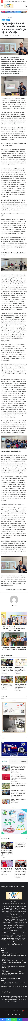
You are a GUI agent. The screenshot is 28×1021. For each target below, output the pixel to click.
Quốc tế (10, 17)
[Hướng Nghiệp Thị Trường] (8, 6)
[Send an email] (7, 35)
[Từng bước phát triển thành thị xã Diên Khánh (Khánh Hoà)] (6, 786)
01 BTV (5, 35)
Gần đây (14, 761)
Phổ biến (4, 761)
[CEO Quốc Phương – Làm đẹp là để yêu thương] (6, 801)
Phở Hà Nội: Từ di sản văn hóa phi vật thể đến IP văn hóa (7, 686)
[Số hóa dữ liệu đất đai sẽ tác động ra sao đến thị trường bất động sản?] (7, 863)
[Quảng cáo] (14, 12)
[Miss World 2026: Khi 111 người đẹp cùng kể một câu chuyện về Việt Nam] (7, 662)
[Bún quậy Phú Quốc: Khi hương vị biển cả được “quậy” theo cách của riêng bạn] (21, 679)
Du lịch (3, 20)
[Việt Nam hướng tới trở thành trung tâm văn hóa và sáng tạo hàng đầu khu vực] (21, 662)
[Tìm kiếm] (26, 6)
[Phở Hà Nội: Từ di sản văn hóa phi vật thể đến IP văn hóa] (7, 679)
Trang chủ (4, 17)
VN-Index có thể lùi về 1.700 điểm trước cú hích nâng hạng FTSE (20, 844)
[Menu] (2, 6)
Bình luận (23, 761)
